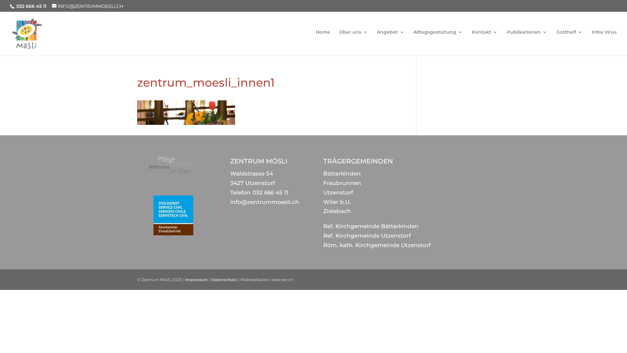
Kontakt (481, 32)
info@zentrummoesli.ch (264, 202)
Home (323, 32)
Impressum (196, 279)
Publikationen (524, 32)
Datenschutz (224, 279)
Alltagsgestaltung (434, 32)
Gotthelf (566, 32)
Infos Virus (604, 32)
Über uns (350, 32)
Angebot (387, 32)
